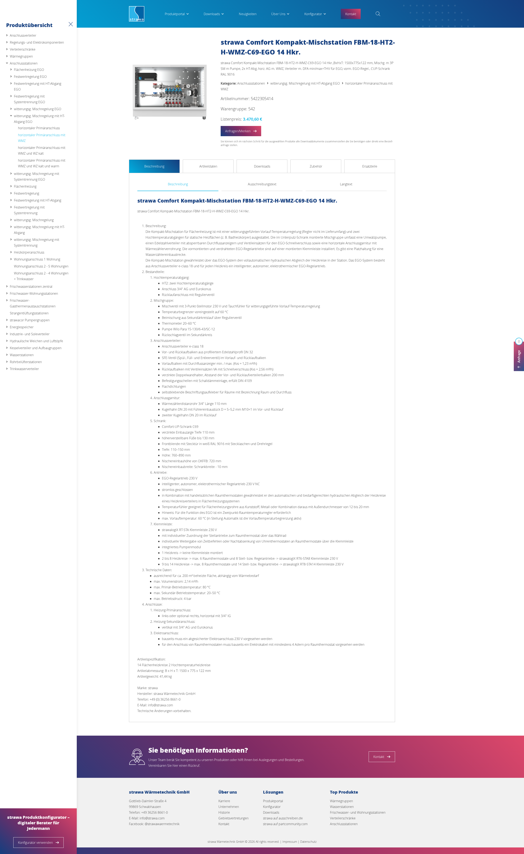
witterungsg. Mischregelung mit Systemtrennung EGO (36, 176)
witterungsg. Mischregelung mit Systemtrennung (36, 242)
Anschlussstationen (23, 63)
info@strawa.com (152, 818)
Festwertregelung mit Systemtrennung (29, 210)
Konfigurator (313, 14)
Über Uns (278, 14)
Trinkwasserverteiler (24, 369)
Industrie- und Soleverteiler (30, 334)
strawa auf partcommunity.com (285, 824)
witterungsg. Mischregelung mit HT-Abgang (39, 230)
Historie (224, 812)
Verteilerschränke (22, 49)
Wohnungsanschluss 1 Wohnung (37, 259)
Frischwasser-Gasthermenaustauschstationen (32, 303)
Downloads (212, 14)
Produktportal (175, 14)
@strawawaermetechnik (162, 824)
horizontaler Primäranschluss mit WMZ (41, 138)
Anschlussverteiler (23, 35)
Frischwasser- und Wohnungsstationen (357, 812)
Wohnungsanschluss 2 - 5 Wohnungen (41, 266)
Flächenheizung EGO (29, 69)
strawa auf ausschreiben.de (283, 818)
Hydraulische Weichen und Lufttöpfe (36, 341)
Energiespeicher (22, 327)
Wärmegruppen (21, 56)
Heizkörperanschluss (29, 252)
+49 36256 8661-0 (154, 812)
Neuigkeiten (247, 14)
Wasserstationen (22, 355)
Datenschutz (308, 842)
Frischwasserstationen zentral (31, 286)
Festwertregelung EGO (30, 76)
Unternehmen (228, 806)
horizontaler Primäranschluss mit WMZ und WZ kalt (41, 150)
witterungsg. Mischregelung (34, 220)
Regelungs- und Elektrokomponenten (37, 42)
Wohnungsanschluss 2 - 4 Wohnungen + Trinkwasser (41, 276)
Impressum (289, 842)
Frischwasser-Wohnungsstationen (34, 293)
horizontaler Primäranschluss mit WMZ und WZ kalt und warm (41, 163)
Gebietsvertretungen (233, 818)
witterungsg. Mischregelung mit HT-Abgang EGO (39, 119)
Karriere (224, 801)
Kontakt (223, 824)
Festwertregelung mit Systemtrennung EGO (29, 99)
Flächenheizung (25, 186)
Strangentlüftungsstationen (29, 313)
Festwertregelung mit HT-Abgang (37, 200)
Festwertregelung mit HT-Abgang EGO (37, 86)
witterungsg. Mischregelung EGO (37, 109)
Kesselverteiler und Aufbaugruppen (35, 348)
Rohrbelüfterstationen (26, 362)
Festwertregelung (26, 193)
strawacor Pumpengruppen (30, 320)
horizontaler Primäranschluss (39, 128)
